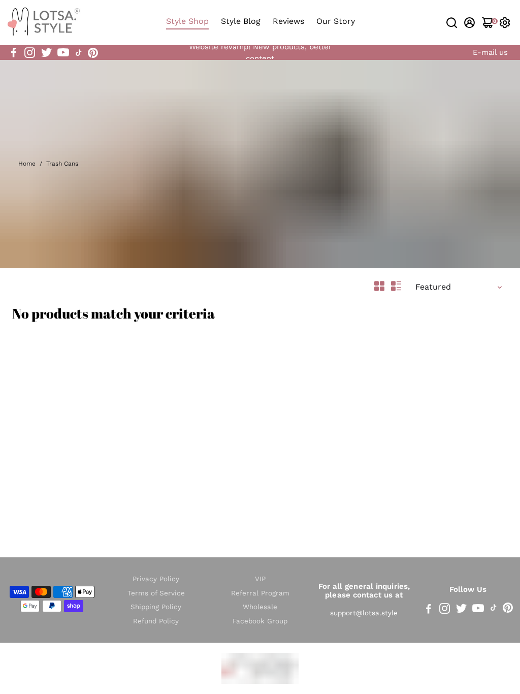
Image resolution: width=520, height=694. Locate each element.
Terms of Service (156, 593)
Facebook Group (260, 621)
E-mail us (490, 52)
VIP (260, 579)
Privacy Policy (156, 579)
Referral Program (260, 593)
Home (27, 163)
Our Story (335, 21)
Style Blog (241, 21)
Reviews (288, 21)
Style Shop (187, 21)
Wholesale (260, 607)
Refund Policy (156, 621)
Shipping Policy (156, 607)
